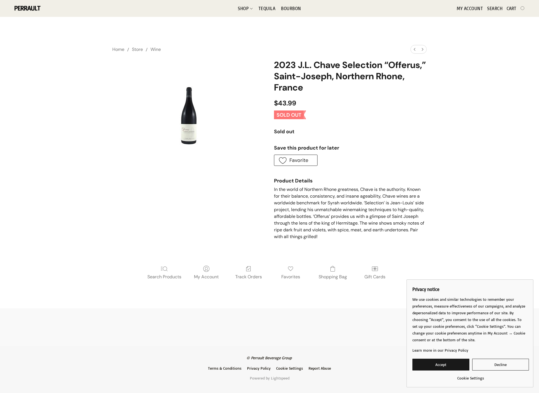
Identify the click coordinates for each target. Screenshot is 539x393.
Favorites (290, 277)
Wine (155, 49)
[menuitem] (415, 49)
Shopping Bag (333, 277)
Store (137, 49)
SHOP (244, 8)
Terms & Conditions (224, 368)
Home (118, 49)
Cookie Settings (289, 368)
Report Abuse (320, 368)
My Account (206, 277)
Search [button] (495, 8)
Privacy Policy (259, 368)
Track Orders (248, 277)
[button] (27, 8)
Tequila (267, 8)
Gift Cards (374, 277)
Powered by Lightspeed (269, 378)
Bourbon (291, 8)
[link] (470, 376)
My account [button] (470, 8)
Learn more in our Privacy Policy (440, 350)
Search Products (164, 277)
